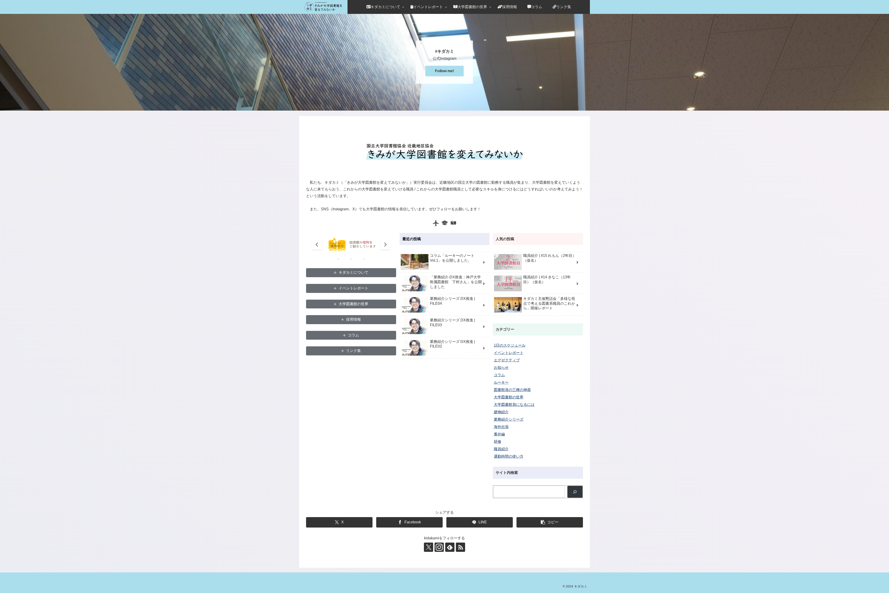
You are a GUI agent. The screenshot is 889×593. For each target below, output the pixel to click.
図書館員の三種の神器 (512, 390)
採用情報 (353, 319)
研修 (497, 442)
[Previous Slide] (317, 244)
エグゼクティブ (507, 360)
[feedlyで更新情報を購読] (449, 547)
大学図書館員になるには (514, 405)
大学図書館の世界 (353, 304)
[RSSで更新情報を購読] (460, 547)
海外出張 (501, 427)
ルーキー (501, 382)
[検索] (575, 492)
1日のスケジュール (510, 345)
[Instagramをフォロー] (439, 547)
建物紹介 (501, 412)
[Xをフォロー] (428, 547)
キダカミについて (353, 272)
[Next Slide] (385, 244)
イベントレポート (353, 288)
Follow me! (444, 71)
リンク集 (353, 351)
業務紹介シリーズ (508, 419)
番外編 (499, 434)
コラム (353, 335)
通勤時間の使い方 (508, 456)
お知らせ (501, 367)
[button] (549, 522)
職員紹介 (501, 449)
